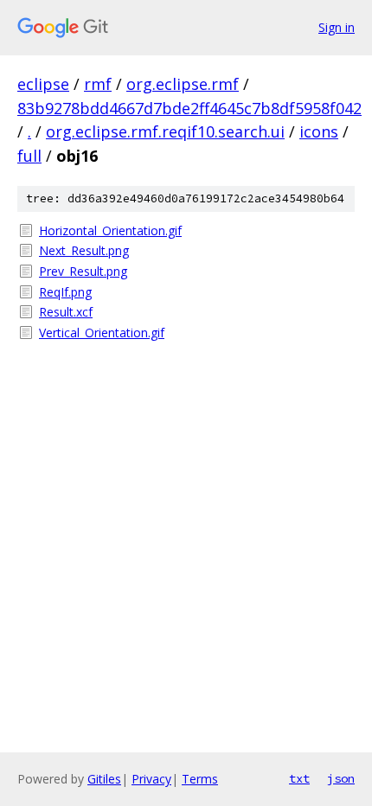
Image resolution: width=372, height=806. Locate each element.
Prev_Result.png (83, 271)
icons (318, 131)
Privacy (151, 779)
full (29, 155)
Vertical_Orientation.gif (101, 332)
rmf (98, 84)
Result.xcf (66, 312)
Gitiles (104, 779)
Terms (200, 779)
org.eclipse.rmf (182, 84)
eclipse (43, 84)
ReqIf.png (65, 292)
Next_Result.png (84, 250)
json (341, 778)
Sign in (336, 27)
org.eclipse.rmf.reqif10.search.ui (165, 131)
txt (299, 778)
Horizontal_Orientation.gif (110, 230)
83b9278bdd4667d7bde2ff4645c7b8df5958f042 (189, 108)
